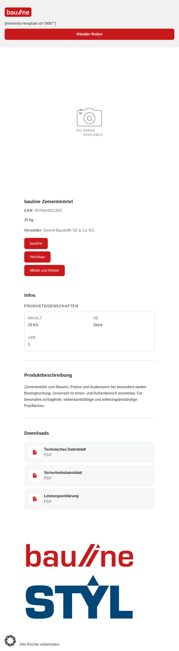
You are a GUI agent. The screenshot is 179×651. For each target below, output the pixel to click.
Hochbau (37, 257)
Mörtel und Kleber (44, 270)
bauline (36, 243)
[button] (10, 640)
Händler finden (89, 34)
